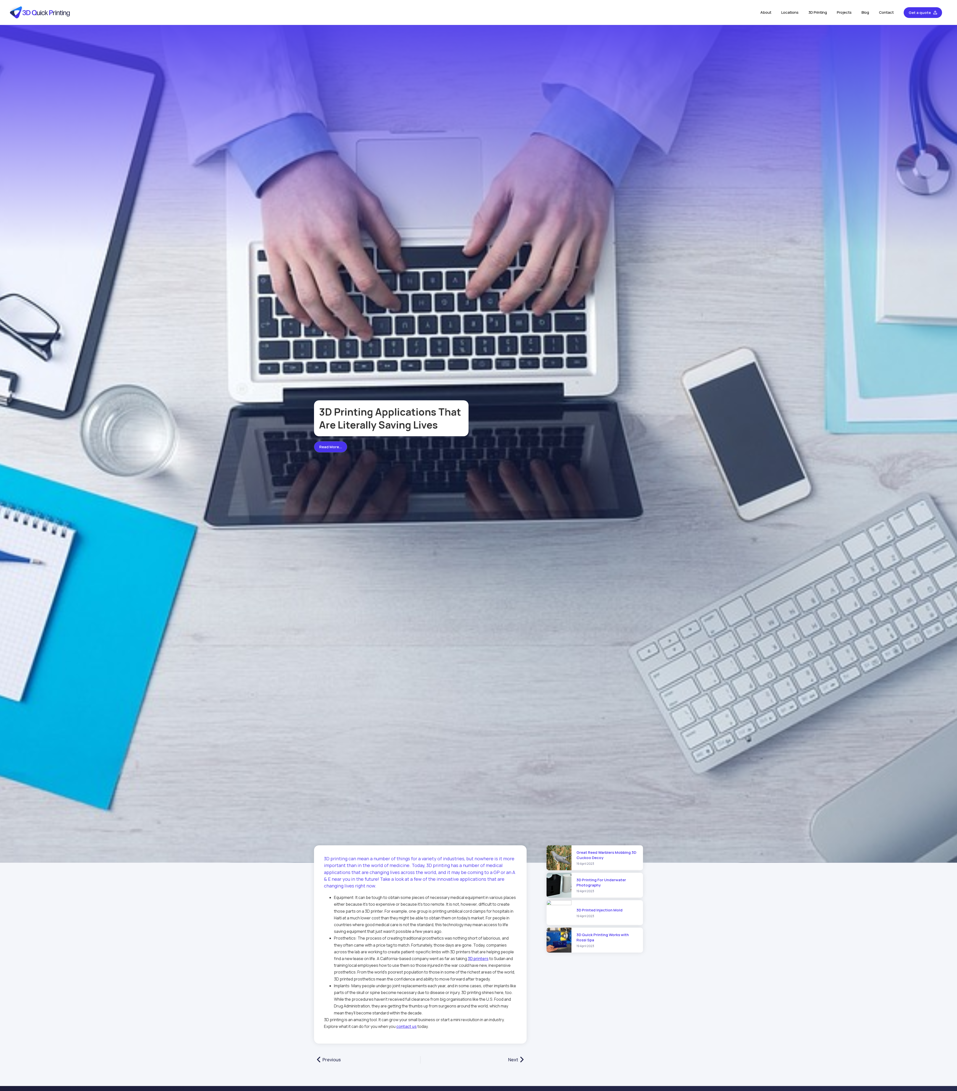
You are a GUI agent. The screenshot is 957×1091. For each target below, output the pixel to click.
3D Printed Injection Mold (599, 910)
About (765, 12)
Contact (886, 12)
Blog (865, 12)
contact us (406, 1026)
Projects (844, 12)
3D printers (478, 958)
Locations (789, 12)
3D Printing (817, 12)
